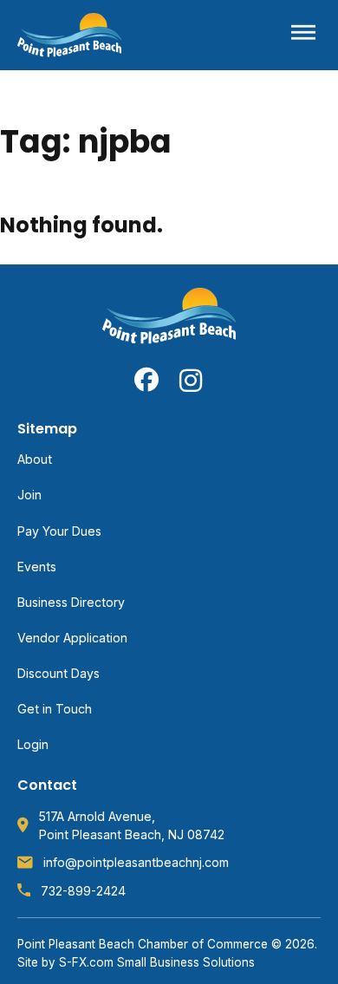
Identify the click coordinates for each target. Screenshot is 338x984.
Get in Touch (54, 708)
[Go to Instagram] (191, 379)
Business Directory (71, 602)
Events (36, 566)
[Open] (303, 35)
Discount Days (58, 673)
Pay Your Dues (59, 531)
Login (33, 744)
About (34, 459)
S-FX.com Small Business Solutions (157, 962)
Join (29, 494)
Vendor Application (72, 637)
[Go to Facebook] (146, 379)
